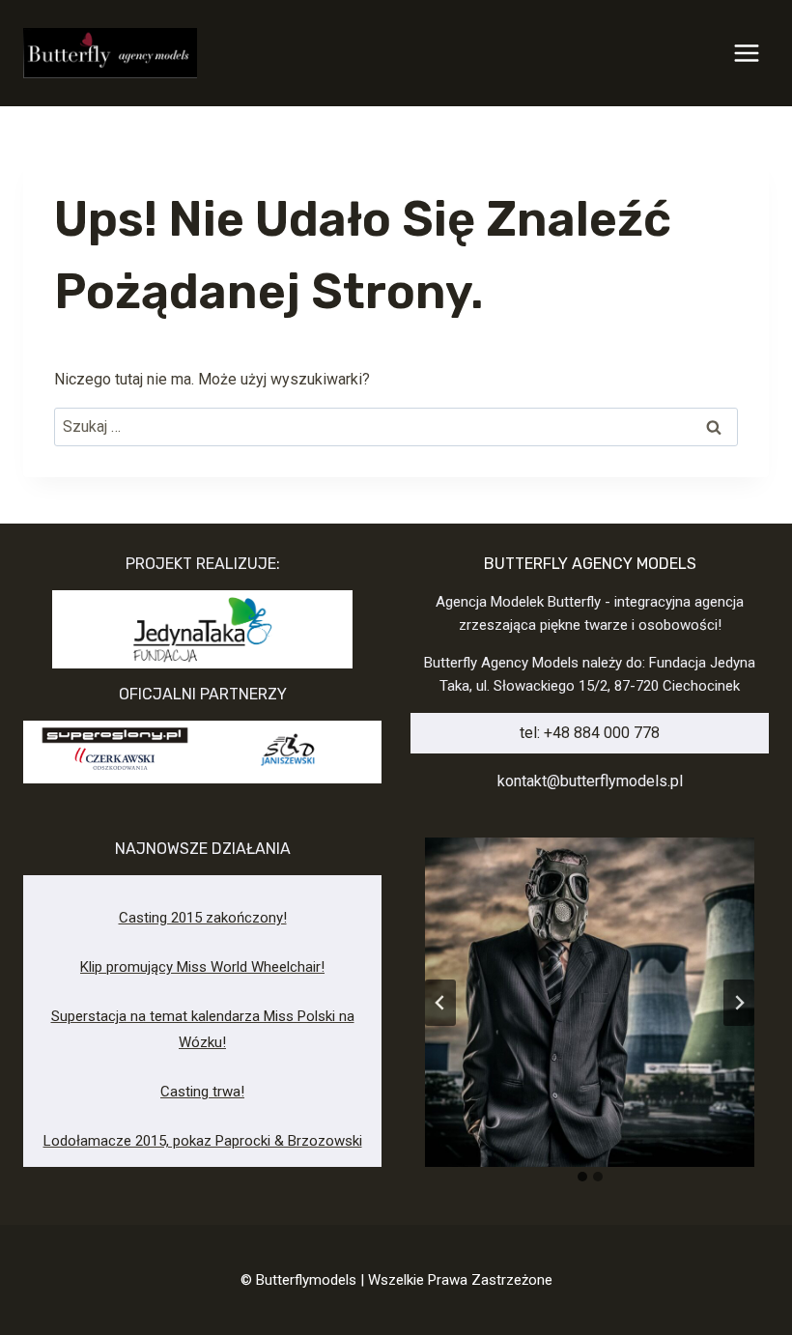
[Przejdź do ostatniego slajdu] (440, 1003)
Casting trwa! (202, 1091)
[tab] (582, 1176)
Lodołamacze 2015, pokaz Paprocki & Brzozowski (202, 1141)
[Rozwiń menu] (746, 52)
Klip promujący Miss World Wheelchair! (202, 967)
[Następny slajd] (738, 1003)
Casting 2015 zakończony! (203, 917)
